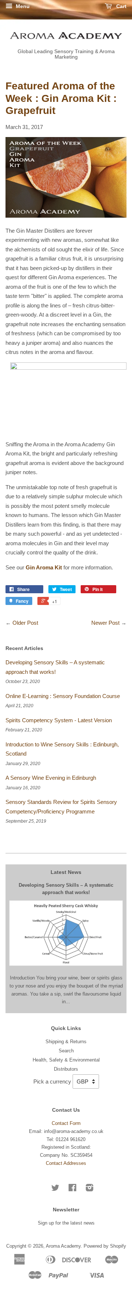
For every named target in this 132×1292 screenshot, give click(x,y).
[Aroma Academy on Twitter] (55, 1189)
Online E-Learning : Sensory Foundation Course (63, 696)
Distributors (66, 1069)
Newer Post (105, 623)
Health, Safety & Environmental (66, 1060)
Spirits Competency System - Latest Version (59, 720)
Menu (22, 6)
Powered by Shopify (105, 1246)
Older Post (25, 623)
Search (66, 1050)
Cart (120, 6)
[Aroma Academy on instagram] (89, 1189)
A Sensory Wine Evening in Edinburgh (51, 778)
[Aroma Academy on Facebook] (72, 1189)
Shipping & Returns (66, 1041)
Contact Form (66, 1123)
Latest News (66, 872)
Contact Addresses (66, 1163)
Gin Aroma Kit (44, 567)
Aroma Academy (63, 1246)
